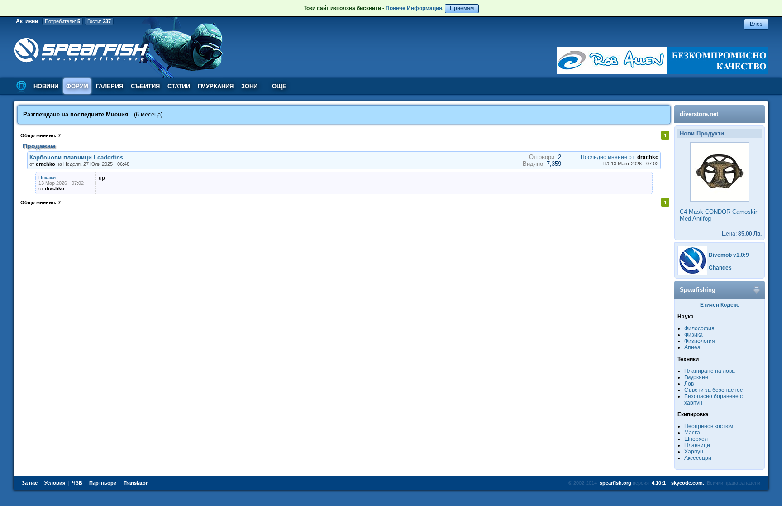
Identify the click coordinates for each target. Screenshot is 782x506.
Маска (692, 432)
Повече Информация (414, 8)
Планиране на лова (709, 371)
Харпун (693, 451)
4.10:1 (659, 483)
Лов (689, 384)
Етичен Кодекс (719, 305)
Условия (54, 483)
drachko (647, 157)
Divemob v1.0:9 (729, 255)
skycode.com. (687, 483)
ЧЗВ (77, 483)
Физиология (699, 341)
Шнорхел (696, 439)
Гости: (99, 21)
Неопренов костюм (708, 426)
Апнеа (692, 347)
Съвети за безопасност (714, 390)
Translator (136, 483)
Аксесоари (697, 458)
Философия (699, 328)
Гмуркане (696, 377)
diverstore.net (699, 114)
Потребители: (62, 21)
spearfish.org (615, 483)
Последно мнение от (607, 157)
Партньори (103, 483)
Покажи (47, 177)
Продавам (39, 145)
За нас (30, 483)
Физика (693, 335)
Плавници (697, 445)
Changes (720, 268)
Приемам (462, 8)
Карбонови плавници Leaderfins (76, 157)
